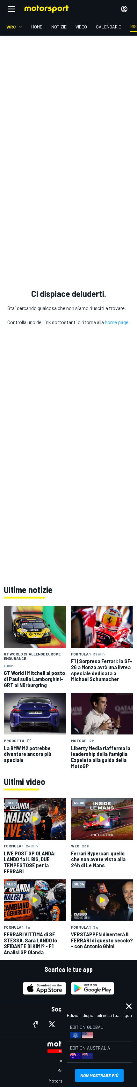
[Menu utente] (124, 9)
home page (116, 322)
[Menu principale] (11, 9)
